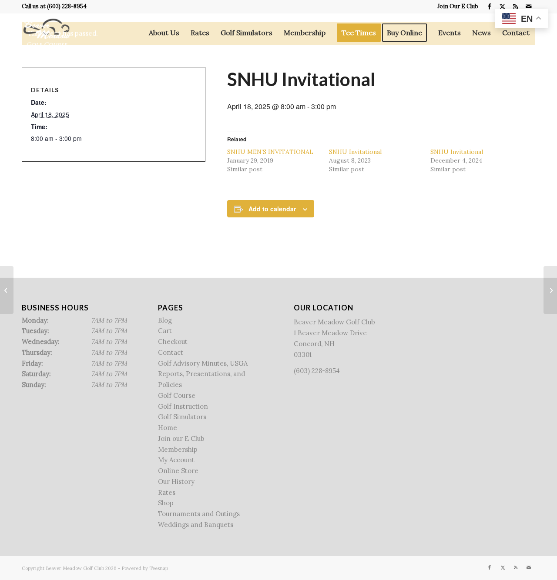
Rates (166, 492)
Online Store (178, 471)
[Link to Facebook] (489, 6)
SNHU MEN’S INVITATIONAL (270, 152)
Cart (165, 331)
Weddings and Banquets (195, 524)
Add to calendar (272, 208)
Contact (170, 352)
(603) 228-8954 (67, 6)
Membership (178, 449)
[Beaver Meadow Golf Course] (46, 32)
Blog (165, 320)
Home (167, 427)
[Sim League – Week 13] (6, 290)
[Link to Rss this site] (515, 6)
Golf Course (176, 395)
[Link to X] (502, 6)
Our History (176, 481)
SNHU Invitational (355, 152)
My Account (176, 460)
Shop (166, 503)
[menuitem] (455, 6)
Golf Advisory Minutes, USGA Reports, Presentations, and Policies (203, 374)
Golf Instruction (183, 406)
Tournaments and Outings (199, 514)
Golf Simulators (182, 417)
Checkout (173, 341)
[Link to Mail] (528, 6)
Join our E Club (181, 438)
